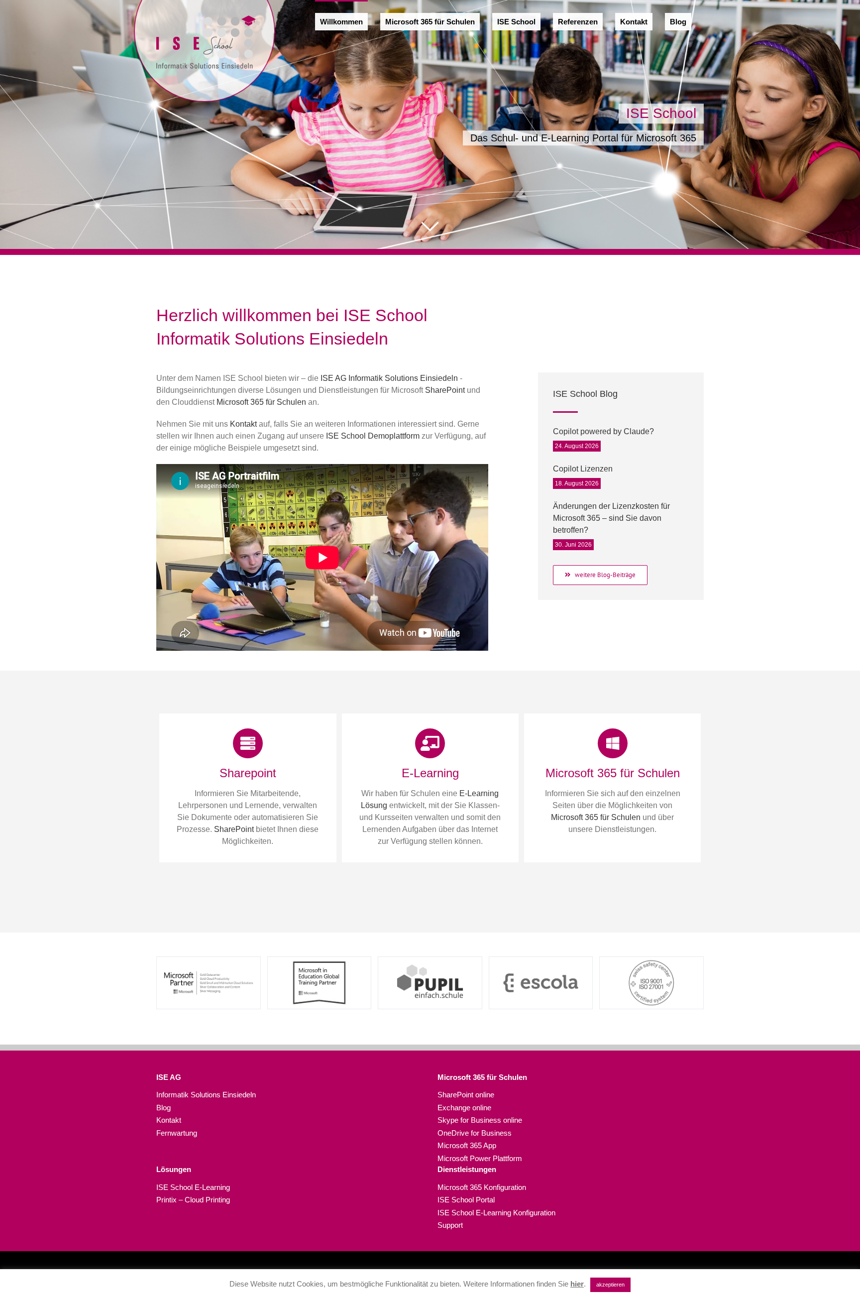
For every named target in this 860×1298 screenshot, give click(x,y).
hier (577, 1284)
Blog (163, 1107)
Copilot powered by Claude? (603, 431)
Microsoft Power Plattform (479, 1158)
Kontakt (243, 424)
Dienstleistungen (466, 1169)
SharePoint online (465, 1094)
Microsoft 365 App (466, 1145)
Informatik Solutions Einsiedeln (206, 1094)
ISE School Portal (466, 1199)
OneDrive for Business (474, 1133)
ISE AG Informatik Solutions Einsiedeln (389, 378)
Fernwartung (176, 1133)
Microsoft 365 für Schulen (261, 402)
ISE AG (168, 1077)
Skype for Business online (479, 1120)
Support (450, 1225)
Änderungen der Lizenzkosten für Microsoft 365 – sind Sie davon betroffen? (611, 518)
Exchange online (464, 1107)
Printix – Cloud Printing (193, 1199)
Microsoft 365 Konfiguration (481, 1187)
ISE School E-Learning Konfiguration (496, 1212)
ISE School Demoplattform (373, 436)
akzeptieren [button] (610, 1285)
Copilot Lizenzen (583, 469)
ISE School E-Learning (193, 1187)
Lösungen (173, 1169)
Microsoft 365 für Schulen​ (482, 1077)
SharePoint (445, 390)
